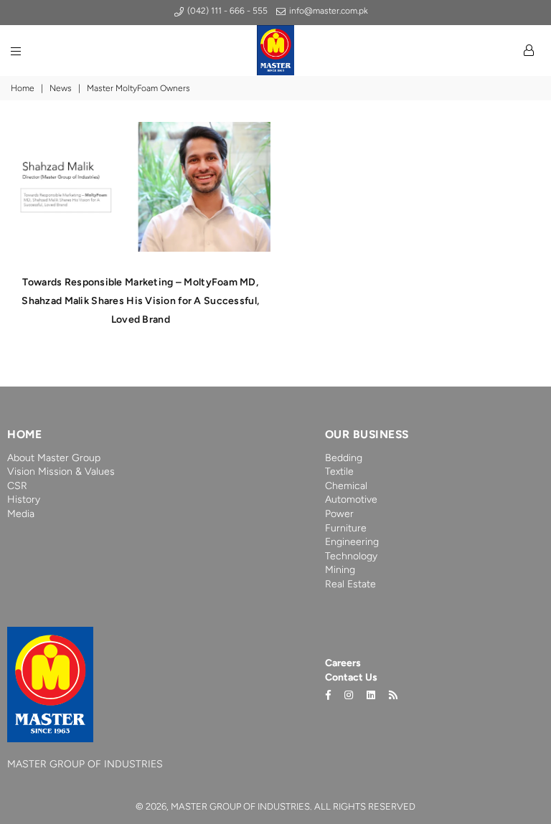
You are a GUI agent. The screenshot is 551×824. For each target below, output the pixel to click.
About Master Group (53, 458)
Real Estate (350, 584)
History (23, 499)
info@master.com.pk (327, 11)
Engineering (352, 542)
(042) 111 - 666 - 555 (226, 11)
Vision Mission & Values (61, 471)
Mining (340, 570)
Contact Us (351, 677)
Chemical (346, 486)
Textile (339, 471)
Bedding (343, 458)
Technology (351, 556)
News (61, 88)
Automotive (351, 499)
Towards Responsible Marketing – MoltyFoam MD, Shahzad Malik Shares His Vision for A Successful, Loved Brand (140, 301)
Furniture (346, 528)
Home (22, 88)
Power (339, 514)
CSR (17, 486)
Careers (343, 663)
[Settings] (528, 50)
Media (20, 514)
